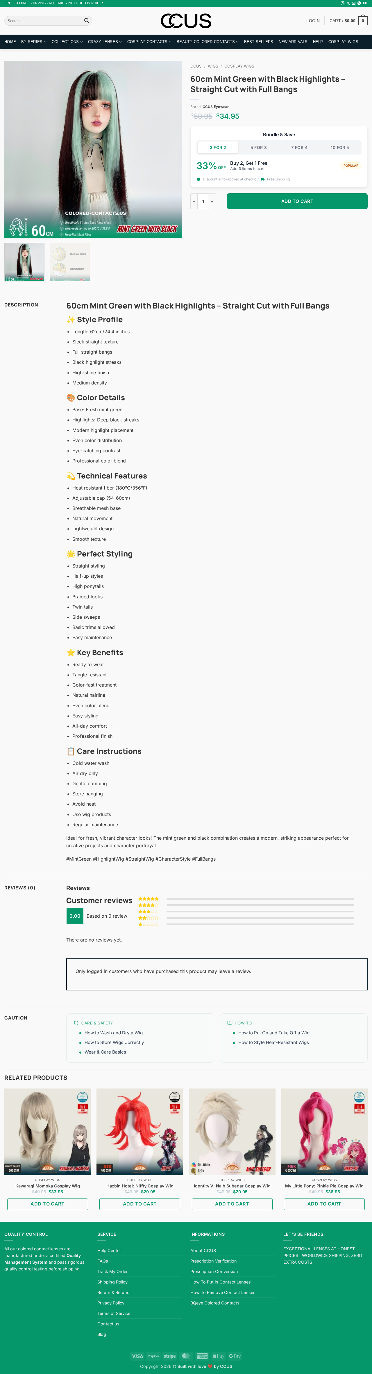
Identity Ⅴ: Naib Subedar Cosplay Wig (232, 1185)
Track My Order (112, 1271)
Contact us (108, 1323)
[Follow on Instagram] (342, 3)
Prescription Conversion (214, 1271)
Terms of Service (113, 1313)
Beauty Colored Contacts (206, 42)
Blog (101, 1334)
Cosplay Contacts (147, 42)
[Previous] (15, 149)
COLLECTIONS (65, 42)
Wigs (213, 66)
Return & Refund (113, 1292)
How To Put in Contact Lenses (220, 1281)
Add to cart (297, 201)
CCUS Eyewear (216, 106)
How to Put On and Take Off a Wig (274, 1033)
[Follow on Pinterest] (359, 3)
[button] (349, 20)
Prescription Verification (213, 1260)
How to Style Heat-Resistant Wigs (273, 1042)
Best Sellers (258, 42)
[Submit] (87, 21)
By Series (31, 42)
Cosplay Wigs (343, 42)
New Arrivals (293, 42)
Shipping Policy (112, 1281)
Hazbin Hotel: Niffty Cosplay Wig (140, 1185)
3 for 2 (218, 147)
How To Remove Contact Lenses (222, 1292)
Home (10, 42)
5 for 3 (259, 147)
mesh (103, 508)
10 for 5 (340, 147)
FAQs (102, 1260)
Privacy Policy (110, 1302)
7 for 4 (299, 147)
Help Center (109, 1250)
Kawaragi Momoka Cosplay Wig (47, 1185)
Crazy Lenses (103, 42)
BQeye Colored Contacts (214, 1302)
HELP (318, 42)
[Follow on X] (348, 3)
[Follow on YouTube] (364, 3)
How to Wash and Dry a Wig (114, 1033)
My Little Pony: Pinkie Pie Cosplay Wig (324, 1185)
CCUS (196, 66)
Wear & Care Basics (105, 1052)
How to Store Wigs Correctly (114, 1042)
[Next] (171, 149)
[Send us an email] (353, 3)
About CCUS (203, 1250)
